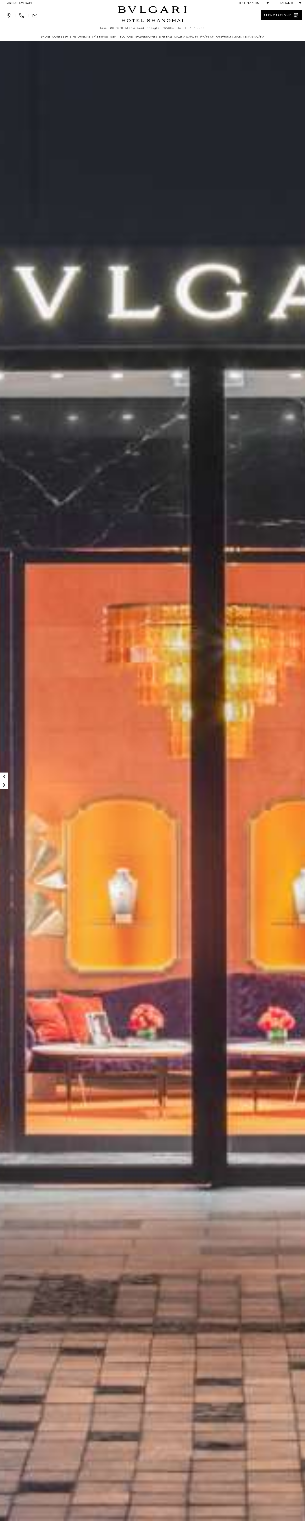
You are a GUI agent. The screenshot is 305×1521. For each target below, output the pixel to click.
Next (4, 785)
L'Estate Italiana (253, 36)
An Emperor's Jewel (229, 36)
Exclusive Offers (146, 36)
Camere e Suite (61, 36)
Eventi (114, 36)
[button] (251, 3)
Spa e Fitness (100, 36)
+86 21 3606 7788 (190, 28)
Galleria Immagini (186, 36)
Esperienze (165, 36)
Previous (4, 777)
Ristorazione (81, 36)
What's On (207, 36)
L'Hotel (45, 36)
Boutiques (127, 36)
